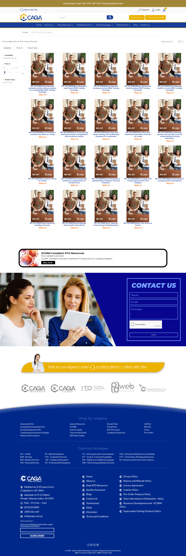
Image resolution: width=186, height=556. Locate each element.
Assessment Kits (27, 424)
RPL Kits (147, 427)
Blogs (89, 494)
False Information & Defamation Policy (143, 498)
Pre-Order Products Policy (136, 494)
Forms (146, 430)
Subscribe (37, 535)
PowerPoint (112, 427)
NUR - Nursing (26, 457)
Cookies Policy (130, 489)
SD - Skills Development (54, 454)
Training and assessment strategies (34, 433)
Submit (153, 335)
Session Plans (112, 424)
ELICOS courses (113, 430)
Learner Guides (76, 430)
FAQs (89, 507)
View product (42, 71)
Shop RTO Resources (97, 485)
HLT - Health (25, 454)
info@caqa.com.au (33, 516)
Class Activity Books (78, 433)
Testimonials (92, 503)
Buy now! (48, 262)
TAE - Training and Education (56, 460)
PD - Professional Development (57, 463)
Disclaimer (91, 512)
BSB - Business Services (29, 460)
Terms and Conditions (97, 516)
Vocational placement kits (30, 430)
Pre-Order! (148, 433)
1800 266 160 (135, 367)
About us (90, 480)
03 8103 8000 (107, 367)
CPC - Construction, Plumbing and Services (136, 457)
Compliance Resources (116, 433)
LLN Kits (147, 424)
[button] (179, 41)
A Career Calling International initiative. (106, 551)
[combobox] (84, 17)
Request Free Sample (154, 17)
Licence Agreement (133, 485)
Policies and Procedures (30, 436)
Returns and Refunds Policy (137, 480)
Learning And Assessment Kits (32, 427)
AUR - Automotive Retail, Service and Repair (137, 454)
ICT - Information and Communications (98, 454)
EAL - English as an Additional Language (98, 460)
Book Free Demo (136, 17)
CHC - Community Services (56, 457)
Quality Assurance (95, 489)
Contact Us (91, 498)
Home (25, 32)
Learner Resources (77, 424)
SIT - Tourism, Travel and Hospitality (97, 457)
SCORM (73, 427)
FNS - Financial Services (29, 463)
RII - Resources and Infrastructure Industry (136, 460)
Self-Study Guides (77, 436)
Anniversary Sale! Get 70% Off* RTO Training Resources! (93, 3)
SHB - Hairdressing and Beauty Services (98, 463)
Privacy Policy (130, 476)
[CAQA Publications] (31, 17)
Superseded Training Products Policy (142, 511)
